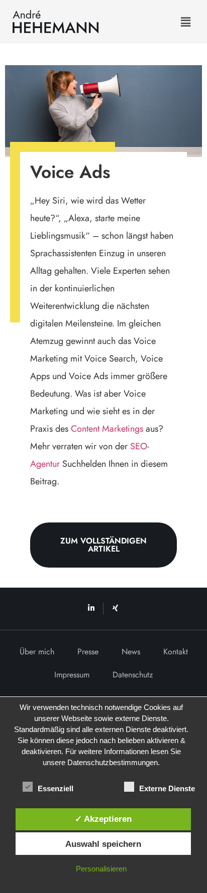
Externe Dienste (167, 788)
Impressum (71, 674)
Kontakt (175, 651)
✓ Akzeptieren (103, 818)
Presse (87, 651)
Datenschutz (133, 674)
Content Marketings (107, 428)
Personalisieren (101, 868)
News (131, 651)
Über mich (37, 651)
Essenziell (55, 788)
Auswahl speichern (103, 843)
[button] (185, 22)
